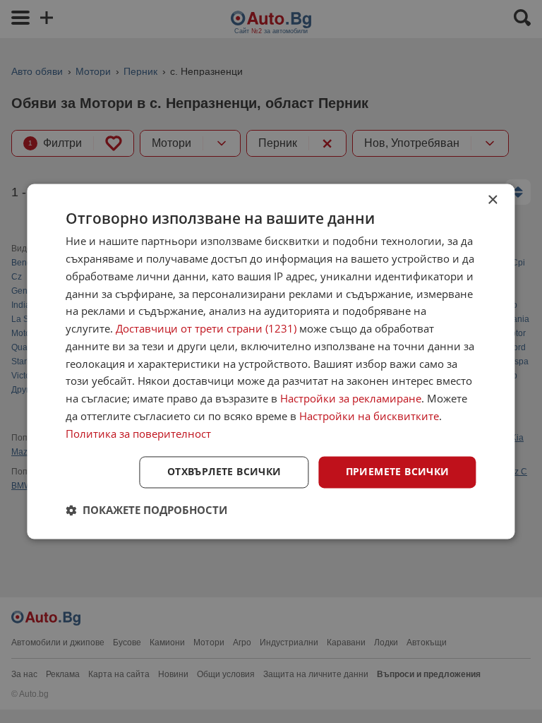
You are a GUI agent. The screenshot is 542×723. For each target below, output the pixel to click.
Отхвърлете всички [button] (224, 472)
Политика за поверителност (138, 433)
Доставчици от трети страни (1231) (206, 329)
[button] (146, 510)
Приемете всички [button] (398, 472)
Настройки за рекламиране (350, 399)
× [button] (492, 200)
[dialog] (270, 361)
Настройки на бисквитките (369, 416)
